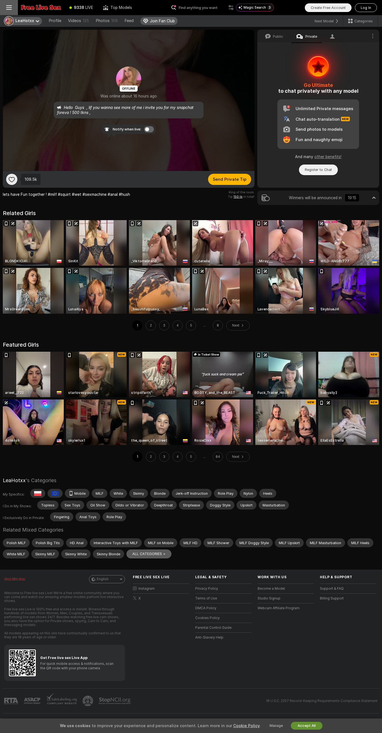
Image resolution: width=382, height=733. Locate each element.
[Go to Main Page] (41, 7)
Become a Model (271, 589)
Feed (129, 20)
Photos (107, 20)
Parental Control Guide (213, 628)
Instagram (146, 589)
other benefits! (327, 156)
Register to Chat (318, 170)
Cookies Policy (207, 618)
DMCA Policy (205, 608)
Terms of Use (206, 598)
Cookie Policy (246, 726)
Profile (55, 20)
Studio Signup (269, 598)
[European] (55, 493)
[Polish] (37, 493)
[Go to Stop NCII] (115, 701)
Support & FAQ (332, 589)
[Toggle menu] (9, 7)
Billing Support (332, 598)
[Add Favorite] (11, 179)
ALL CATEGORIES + (149, 554)
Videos (78, 20)
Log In (366, 8)
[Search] (231, 7)
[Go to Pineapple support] (88, 701)
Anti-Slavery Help (209, 637)
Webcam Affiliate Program (279, 608)
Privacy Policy (206, 589)
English (103, 579)
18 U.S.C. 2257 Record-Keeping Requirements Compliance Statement (322, 701)
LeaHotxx (14, 480)
